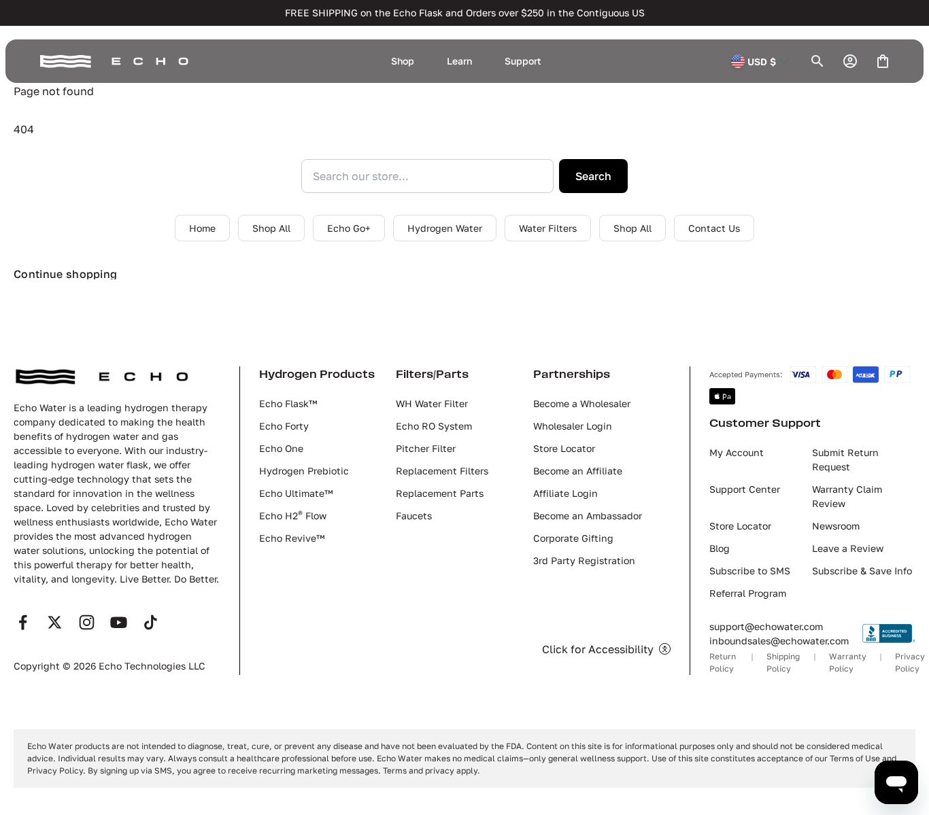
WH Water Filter (432, 403)
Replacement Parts (440, 493)
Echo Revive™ (291, 538)
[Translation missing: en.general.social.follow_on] (23, 622)
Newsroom (836, 526)
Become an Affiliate (577, 470)
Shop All (271, 228)
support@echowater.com (766, 626)
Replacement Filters (442, 470)
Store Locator (564, 448)
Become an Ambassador (587, 515)
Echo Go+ (349, 228)
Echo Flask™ (288, 403)
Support (523, 61)
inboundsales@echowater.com (779, 640)
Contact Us (714, 228)
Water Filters (548, 228)
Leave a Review (847, 548)
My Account (736, 452)
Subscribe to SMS (749, 570)
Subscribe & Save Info (862, 570)
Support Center (744, 489)
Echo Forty (284, 426)
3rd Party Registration (584, 560)
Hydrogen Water (444, 228)
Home (202, 228)
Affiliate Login (565, 493)
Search (593, 176)
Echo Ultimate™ (296, 493)
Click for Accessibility (598, 649)
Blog (719, 548)
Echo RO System (434, 426)
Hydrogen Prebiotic (304, 470)
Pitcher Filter (426, 448)
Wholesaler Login (572, 426)
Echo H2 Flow (292, 515)
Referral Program (747, 593)
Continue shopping (65, 273)
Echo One (281, 448)
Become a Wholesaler (581, 403)
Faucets (414, 515)
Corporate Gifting (573, 538)
